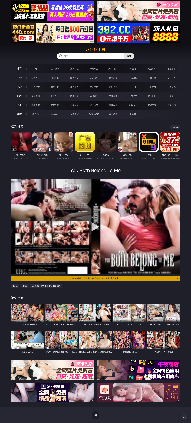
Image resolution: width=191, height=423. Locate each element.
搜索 (129, 56)
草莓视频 (74, 114)
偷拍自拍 (55, 87)
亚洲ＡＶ (35, 77)
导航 (19, 114)
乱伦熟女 (152, 87)
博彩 (19, 68)
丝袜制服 (133, 77)
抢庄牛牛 (171, 68)
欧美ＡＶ (74, 77)
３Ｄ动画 (94, 77)
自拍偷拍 (55, 77)
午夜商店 (55, 114)
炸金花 (133, 68)
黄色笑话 (152, 105)
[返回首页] (184, 417)
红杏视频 (113, 114)
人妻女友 (74, 105)
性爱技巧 (171, 105)
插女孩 (35, 114)
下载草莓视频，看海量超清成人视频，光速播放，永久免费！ (95, 278)
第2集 (24, 286)
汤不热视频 (94, 114)
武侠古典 (94, 105)
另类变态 (171, 87)
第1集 (15, 286)
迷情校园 (113, 105)
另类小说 (133, 105)
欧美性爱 (94, 87)
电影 (19, 87)
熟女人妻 (113, 77)
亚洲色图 (55, 96)
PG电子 (35, 68)
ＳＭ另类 (171, 77)
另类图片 (171, 96)
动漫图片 (94, 96)
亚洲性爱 (35, 87)
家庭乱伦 (55, 105)
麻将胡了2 (113, 68)
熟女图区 (152, 96)
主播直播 (152, 77)
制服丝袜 (113, 87)
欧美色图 (74, 96)
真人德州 (55, 68)
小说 (19, 105)
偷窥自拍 (35, 96)
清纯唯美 (133, 96)
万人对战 (74, 68)
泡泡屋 (133, 114)
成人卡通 (74, 87)
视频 (19, 78)
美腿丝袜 (113, 96)
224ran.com (95, 49)
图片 (19, 96)
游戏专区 (94, 68)
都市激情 (35, 105)
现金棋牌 (152, 68)
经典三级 (133, 87)
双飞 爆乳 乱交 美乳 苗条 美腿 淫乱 (46, 286)
